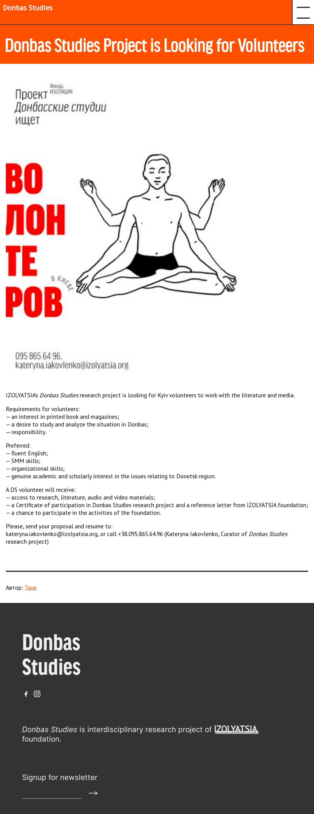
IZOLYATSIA (235, 729)
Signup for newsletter (60, 777)
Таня (30, 587)
